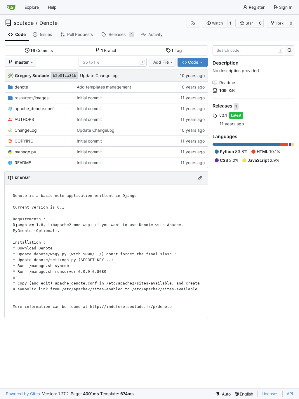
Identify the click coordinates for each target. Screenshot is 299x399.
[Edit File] (199, 178)
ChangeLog (26, 130)
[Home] (11, 7)
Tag (176, 50)
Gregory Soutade (32, 75)
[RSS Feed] (193, 23)
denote (21, 86)
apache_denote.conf (34, 108)
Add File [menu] (161, 62)
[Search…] (289, 50)
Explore (32, 7)
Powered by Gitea (23, 393)
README (23, 162)
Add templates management (104, 86)
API (290, 393)
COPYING (24, 140)
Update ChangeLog (99, 75)
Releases (223, 106)
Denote (48, 23)
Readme (227, 82)
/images (31, 97)
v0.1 (223, 115)
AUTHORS (24, 119)
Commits (41, 50)
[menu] (223, 393)
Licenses (270, 393)
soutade (24, 23)
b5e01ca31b (64, 75)
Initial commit (89, 97)
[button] (214, 23)
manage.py (25, 151)
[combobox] (113, 62)
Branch (109, 50)
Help (52, 7)
